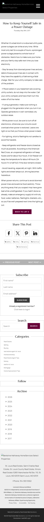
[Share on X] (17, 233)
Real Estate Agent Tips (11, 358)
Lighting (26, 242)
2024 (10, 406)
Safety (8, 242)
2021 (10, 420)
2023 (10, 410)
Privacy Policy (13, 503)
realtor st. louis (9, 364)
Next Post (33, 262)
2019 (10, 429)
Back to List (21, 212)
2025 (10, 401)
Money (6, 361)
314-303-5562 (26, 481)
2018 (10, 433)
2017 (10, 438)
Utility (17, 242)
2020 (10, 424)
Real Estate (8, 341)
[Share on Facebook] (9, 233)
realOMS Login (26, 518)
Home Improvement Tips (12, 371)
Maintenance (22, 247)
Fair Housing (31, 503)
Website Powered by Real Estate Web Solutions (22, 512)
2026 (10, 397)
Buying (6, 348)
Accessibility (23, 503)
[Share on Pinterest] (26, 233)
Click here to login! (22, 309)
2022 (10, 415)
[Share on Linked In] (35, 233)
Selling (6, 345)
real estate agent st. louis (12, 351)
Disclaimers (17, 518)
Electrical (36, 242)
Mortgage (7, 368)
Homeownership (9, 355)
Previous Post (12, 262)
